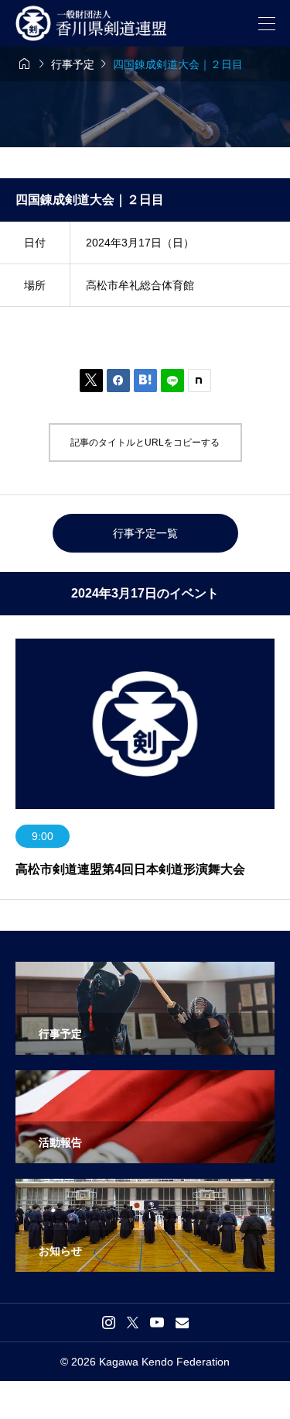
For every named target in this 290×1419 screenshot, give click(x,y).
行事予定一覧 (145, 533)
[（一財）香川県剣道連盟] (95, 23)
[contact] (182, 1322)
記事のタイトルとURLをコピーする (145, 442)
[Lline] (172, 380)
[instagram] (108, 1322)
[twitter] (132, 1322)
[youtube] (157, 1322)
